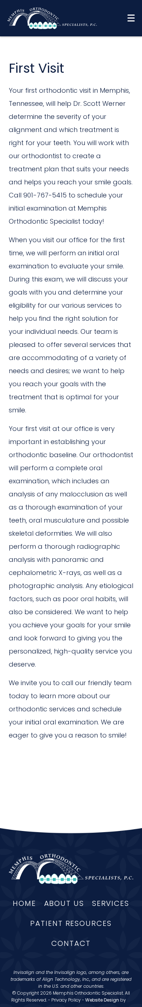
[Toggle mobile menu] (131, 18)
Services (110, 903)
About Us (64, 903)
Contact (70, 943)
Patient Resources (70, 923)
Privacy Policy (66, 1000)
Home (24, 903)
